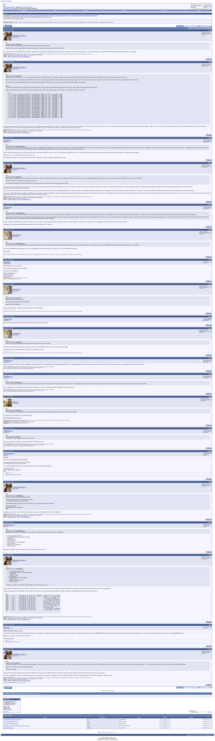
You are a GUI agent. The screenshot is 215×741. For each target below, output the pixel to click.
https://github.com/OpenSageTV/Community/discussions (37, 17)
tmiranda (16, 235)
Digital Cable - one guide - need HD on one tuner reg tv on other (16, 725)
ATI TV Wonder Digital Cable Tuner (11, 721)
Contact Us (189, 734)
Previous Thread (104, 690)
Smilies (5, 707)
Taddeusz (7, 361)
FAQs (55, 10)
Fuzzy (15, 402)
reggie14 (7, 140)
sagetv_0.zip (9, 474)
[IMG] (5, 708)
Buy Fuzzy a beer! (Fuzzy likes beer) (13, 418)
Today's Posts (164, 10)
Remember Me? (208, 5)
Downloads (123, 10)
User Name (193, 5)
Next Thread (111, 690)
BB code (5, 706)
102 (196, 26)
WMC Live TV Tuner (16, 56)
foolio (5, 627)
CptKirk (6, 262)
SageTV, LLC (195, 734)
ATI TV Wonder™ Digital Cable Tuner (11, 723)
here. (22, 18)
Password (193, 7)
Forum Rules (24, 10)
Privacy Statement (207, 734)
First (185, 26)
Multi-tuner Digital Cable (8, 727)
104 (201, 26)
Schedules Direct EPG (26, 56)
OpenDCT (10, 56)
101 (194, 26)
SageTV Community (10, 6)
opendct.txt (9, 641)
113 (205, 26)
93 (192, 26)
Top (213, 734)
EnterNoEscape (18, 36)
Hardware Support (19, 6)
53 (190, 26)
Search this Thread (200, 28)
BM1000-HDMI (32, 54)
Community (85, 10)
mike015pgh (8, 454)
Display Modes (208, 28)
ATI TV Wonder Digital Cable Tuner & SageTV (13, 719)
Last (209, 26)
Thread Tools (191, 28)
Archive (200, 734)
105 (203, 26)
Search (199, 10)
